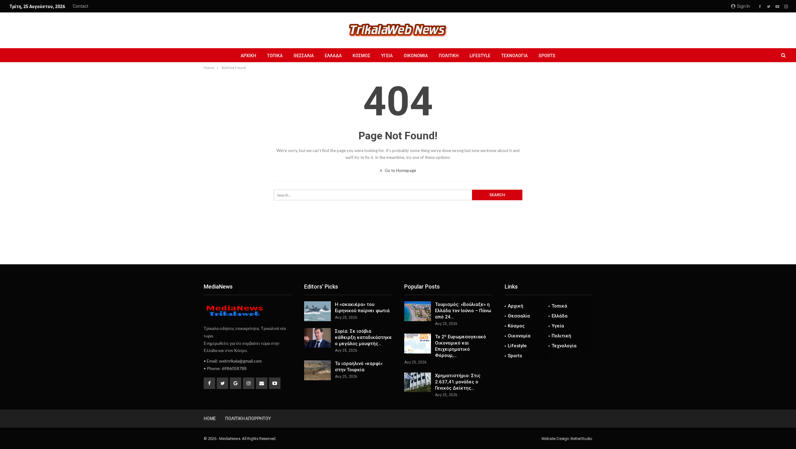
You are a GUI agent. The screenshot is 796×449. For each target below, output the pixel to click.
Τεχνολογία (514, 55)
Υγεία (387, 55)
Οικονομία (416, 55)
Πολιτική (449, 55)
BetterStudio (581, 438)
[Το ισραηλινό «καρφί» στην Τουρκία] (317, 370)
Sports (547, 55)
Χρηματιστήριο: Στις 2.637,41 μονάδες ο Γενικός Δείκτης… (457, 382)
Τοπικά (275, 55)
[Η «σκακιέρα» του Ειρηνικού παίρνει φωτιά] (317, 311)
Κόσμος (361, 55)
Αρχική (248, 55)
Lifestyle (480, 55)
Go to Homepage (400, 170)
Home (210, 418)
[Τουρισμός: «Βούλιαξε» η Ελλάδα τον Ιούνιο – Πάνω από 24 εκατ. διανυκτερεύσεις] (417, 311)
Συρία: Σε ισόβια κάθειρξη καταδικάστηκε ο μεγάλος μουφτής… (363, 337)
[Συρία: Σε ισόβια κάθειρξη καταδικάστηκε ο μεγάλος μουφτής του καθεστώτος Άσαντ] (317, 338)
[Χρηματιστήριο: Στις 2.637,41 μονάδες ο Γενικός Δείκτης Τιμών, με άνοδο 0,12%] (417, 382)
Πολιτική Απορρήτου (248, 418)
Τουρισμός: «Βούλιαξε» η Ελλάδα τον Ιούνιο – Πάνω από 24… (463, 311)
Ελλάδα (333, 55)
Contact (80, 6)
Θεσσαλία (304, 55)
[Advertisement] (398, 244)
